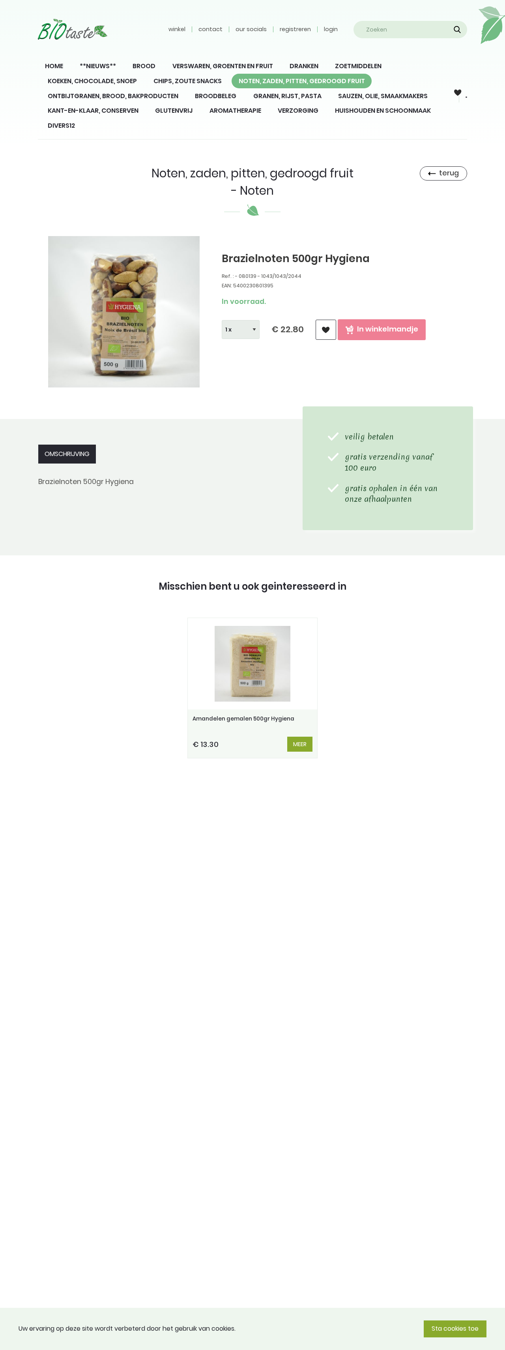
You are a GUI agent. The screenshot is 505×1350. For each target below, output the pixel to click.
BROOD (144, 66)
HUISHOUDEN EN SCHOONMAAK (383, 110)
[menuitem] (54, 66)
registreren (295, 29)
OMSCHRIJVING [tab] (67, 453)
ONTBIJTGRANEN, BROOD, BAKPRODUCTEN (113, 96)
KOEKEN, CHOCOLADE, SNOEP (92, 81)
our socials (251, 29)
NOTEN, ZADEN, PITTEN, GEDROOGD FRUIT (302, 81)
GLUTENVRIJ (174, 110)
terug (449, 173)
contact (210, 29)
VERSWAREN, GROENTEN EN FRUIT (222, 66)
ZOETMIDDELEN (358, 66)
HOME (54, 66)
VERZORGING (298, 110)
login (331, 29)
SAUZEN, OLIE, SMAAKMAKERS (383, 96)
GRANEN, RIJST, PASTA (287, 96)
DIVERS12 (61, 125)
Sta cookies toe (455, 1328)
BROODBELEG (215, 96)
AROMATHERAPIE (235, 110)
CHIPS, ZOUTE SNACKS (187, 81)
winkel (176, 29)
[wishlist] (326, 330)
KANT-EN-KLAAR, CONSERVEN (93, 110)
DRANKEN (304, 66)
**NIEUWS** (98, 66)
